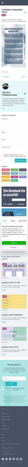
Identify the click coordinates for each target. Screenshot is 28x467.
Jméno (4, 132)
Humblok (4, 425)
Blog (3, 437)
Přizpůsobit (13, 247)
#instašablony (5, 72)
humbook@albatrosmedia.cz (9, 454)
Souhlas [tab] (4, 220)
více (3, 108)
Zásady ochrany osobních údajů (10, 443)
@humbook (23, 21)
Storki (3, 422)
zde (22, 402)
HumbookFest (5, 413)
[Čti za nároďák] (14, 197)
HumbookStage (6, 416)
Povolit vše (14, 243)
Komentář (5, 119)
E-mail (4, 139)
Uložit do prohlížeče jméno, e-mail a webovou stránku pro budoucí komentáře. (15, 155)
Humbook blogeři (6, 419)
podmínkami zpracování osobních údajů (17, 388)
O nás (3, 434)
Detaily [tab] (13, 220)
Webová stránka (6, 147)
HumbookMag (5, 428)
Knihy (3, 440)
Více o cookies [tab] (22, 220)
